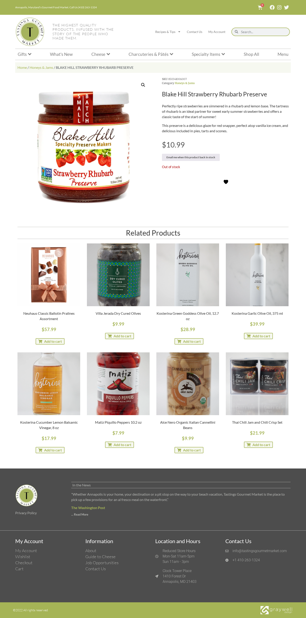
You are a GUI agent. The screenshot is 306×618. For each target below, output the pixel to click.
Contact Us (194, 32)
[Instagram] (279, 7)
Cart (19, 568)
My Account (216, 32)
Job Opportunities (102, 562)
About (90, 550)
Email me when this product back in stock (190, 157)
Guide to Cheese (100, 556)
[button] (143, 85)
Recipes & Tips (165, 32)
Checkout (23, 562)
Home (22, 67)
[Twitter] (286, 7)
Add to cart (53, 341)
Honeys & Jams (41, 67)
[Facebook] (272, 7)
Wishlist (22, 556)
